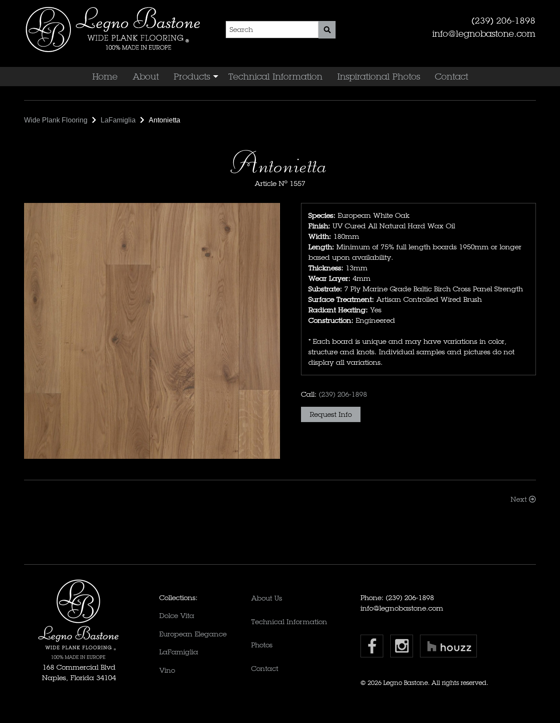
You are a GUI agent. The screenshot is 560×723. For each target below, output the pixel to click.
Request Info (331, 414)
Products (192, 76)
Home (105, 76)
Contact (451, 76)
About (146, 76)
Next (520, 499)
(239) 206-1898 (504, 20)
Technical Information (275, 76)
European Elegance (193, 634)
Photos (262, 645)
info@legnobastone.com (484, 33)
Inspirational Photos (378, 76)
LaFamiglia (178, 652)
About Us (266, 598)
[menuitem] (105, 76)
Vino (167, 670)
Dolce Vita (176, 615)
